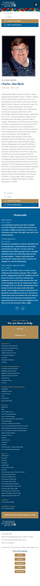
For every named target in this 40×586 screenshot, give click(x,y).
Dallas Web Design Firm (29, 547)
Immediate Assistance (7, 355)
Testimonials (5, 455)
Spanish (20, 559)
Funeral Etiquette (6, 421)
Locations (4, 357)
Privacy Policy (21, 540)
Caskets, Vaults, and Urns (8, 352)
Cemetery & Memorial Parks (9, 368)
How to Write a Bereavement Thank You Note (14, 426)
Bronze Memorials (6, 400)
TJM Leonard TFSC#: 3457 (8, 479)
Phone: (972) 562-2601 (7, 502)
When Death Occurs (7, 411)
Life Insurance (5, 440)
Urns (2, 396)
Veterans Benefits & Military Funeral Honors (14, 428)
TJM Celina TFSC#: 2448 (8, 474)
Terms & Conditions (8, 543)
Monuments (5, 398)
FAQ (2, 409)
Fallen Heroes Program (8, 433)
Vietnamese (20, 571)
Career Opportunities (7, 467)
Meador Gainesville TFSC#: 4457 (10, 495)
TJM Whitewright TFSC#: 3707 (10, 484)
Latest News (5, 465)
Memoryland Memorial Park (9, 375)
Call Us (20, 329)
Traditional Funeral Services (9, 345)
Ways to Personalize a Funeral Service (12, 418)
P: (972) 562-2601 (7, 540)
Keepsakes (4, 389)
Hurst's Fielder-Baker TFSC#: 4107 (11, 486)
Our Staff (4, 458)
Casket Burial (5, 378)
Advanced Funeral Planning (9, 348)
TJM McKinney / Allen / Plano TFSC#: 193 (13, 472)
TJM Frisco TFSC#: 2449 (8, 476)
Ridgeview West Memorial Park (10, 373)
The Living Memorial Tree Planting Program (14, 430)
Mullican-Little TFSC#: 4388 (9, 488)
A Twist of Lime (5, 393)
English (20, 555)
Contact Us (20, 335)
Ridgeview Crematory (7, 360)
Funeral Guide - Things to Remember (12, 447)
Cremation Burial (6, 380)
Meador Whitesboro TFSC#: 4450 (11, 493)
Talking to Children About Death (10, 423)
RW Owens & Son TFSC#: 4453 (10, 491)
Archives (4, 362)
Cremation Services (7, 350)
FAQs (15, 540)
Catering (4, 437)
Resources (4, 407)
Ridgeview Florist (6, 391)
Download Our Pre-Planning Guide (20, 515)
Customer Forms (6, 435)
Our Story (4, 460)
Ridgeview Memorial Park (8, 371)
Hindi (20, 567)
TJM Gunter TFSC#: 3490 (8, 481)
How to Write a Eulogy (8, 416)
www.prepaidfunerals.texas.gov (10, 449)
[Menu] (36, 5)
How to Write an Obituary (9, 414)
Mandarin (20, 563)
